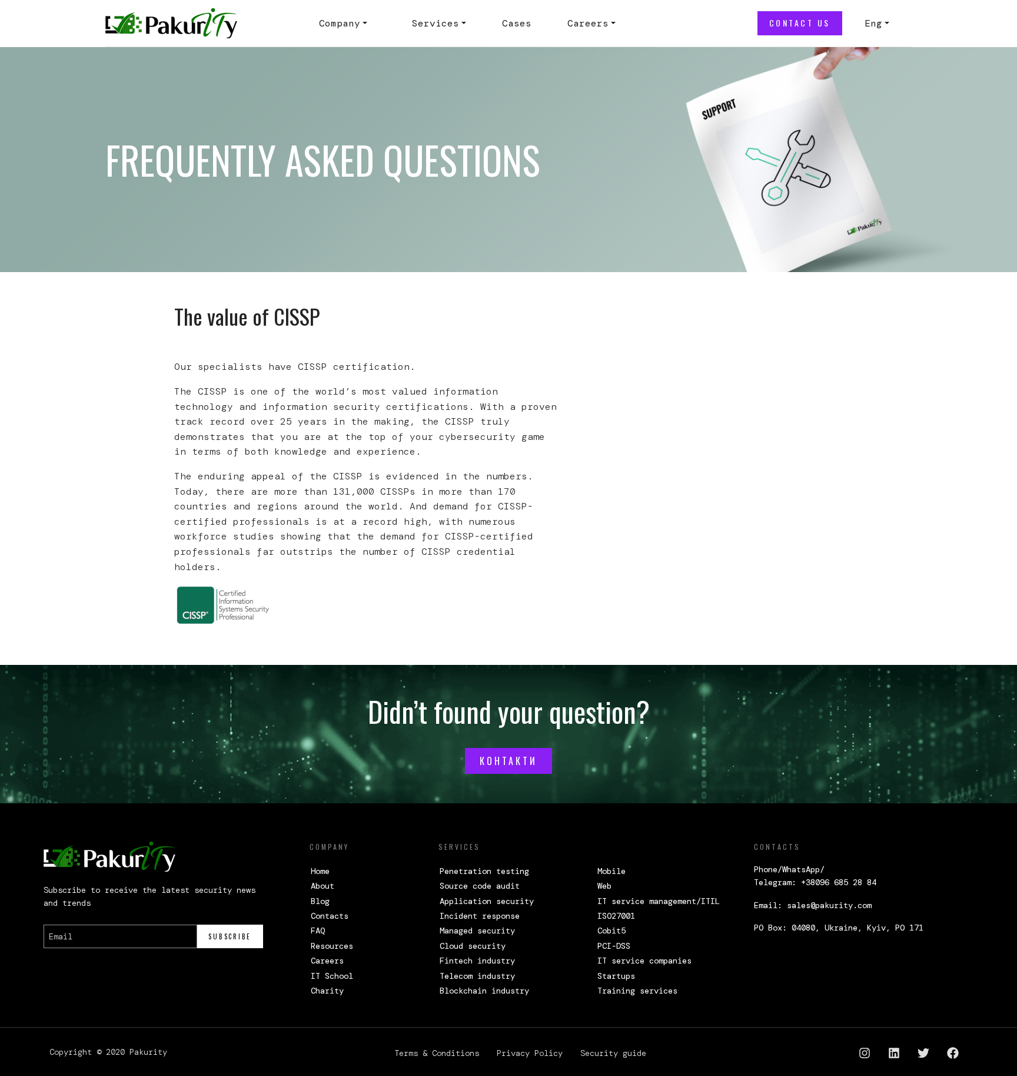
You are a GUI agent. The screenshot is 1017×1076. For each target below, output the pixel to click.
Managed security (477, 930)
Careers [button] (588, 23)
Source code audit (480, 885)
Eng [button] (873, 23)
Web (604, 885)
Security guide (613, 1053)
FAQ (318, 930)
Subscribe (229, 936)
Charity (327, 990)
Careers (327, 960)
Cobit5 (611, 930)
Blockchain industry (484, 990)
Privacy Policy (530, 1053)
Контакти (508, 761)
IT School (332, 976)
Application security (487, 901)
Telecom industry (477, 976)
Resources (332, 946)
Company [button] (339, 23)
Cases (516, 23)
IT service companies (644, 960)
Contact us (799, 22)
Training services (637, 990)
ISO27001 (616, 916)
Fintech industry (477, 960)
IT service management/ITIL (658, 901)
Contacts (329, 916)
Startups (616, 976)
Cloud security (473, 946)
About (322, 885)
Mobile (611, 871)
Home (320, 871)
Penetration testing (484, 871)
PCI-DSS (613, 946)
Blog (320, 901)
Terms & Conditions (436, 1053)
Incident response (480, 916)
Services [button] (435, 23)
